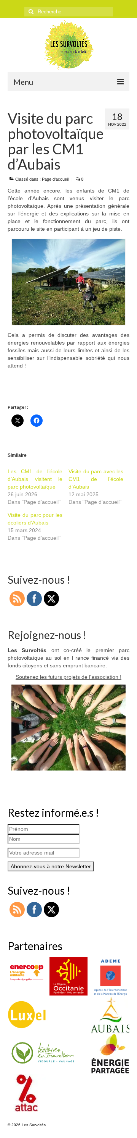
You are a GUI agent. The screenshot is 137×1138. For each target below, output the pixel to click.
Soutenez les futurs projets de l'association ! (68, 677)
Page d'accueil (55, 179)
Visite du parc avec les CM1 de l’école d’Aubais (95, 479)
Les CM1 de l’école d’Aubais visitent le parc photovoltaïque (35, 479)
